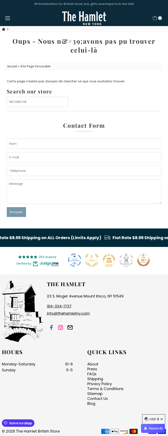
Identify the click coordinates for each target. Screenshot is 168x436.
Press (92, 369)
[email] (70, 328)
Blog (91, 403)
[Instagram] (60, 328)
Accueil (12, 66)
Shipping (95, 378)
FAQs (91, 373)
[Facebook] (51, 328)
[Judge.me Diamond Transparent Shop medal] (74, 260)
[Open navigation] (7, 18)
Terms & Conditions (105, 388)
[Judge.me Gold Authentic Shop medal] (91, 260)
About (92, 364)
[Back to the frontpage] (4, 29)
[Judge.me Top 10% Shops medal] (143, 260)
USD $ (154, 419)
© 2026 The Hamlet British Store (31, 431)
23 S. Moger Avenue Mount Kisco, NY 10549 (85, 296)
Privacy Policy (99, 383)
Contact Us (97, 398)
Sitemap (95, 393)
